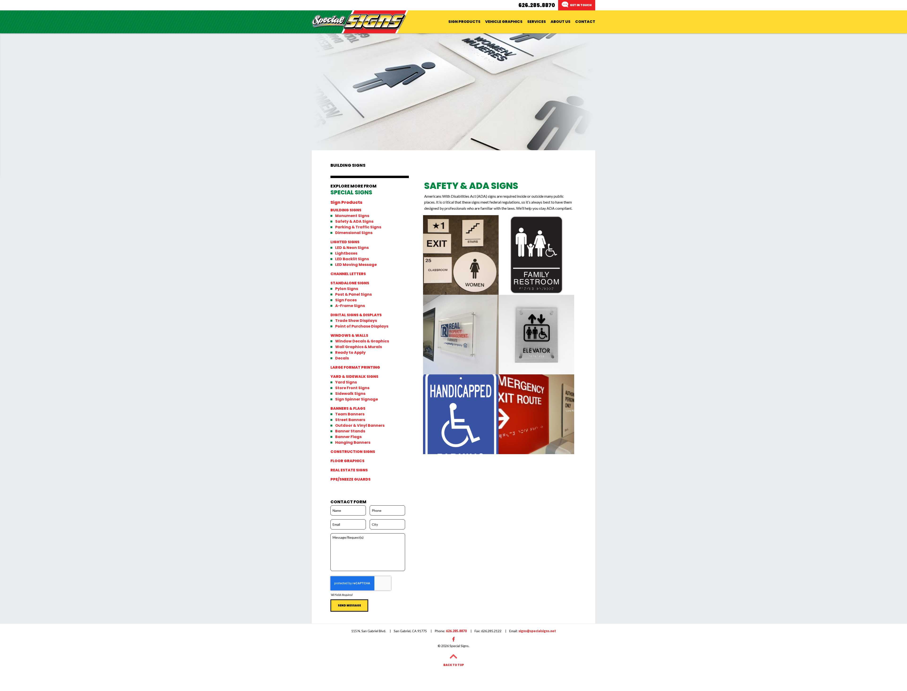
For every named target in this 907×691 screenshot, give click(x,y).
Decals (342, 358)
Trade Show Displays (356, 321)
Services (536, 21)
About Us (560, 21)
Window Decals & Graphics (362, 341)
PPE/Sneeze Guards (350, 479)
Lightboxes (346, 253)
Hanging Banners (352, 442)
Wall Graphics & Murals (358, 347)
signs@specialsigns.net (532, 631)
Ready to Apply (350, 352)
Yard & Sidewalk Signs (354, 377)
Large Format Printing (355, 367)
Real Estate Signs (349, 470)
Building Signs (345, 210)
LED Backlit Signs (352, 259)
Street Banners (350, 420)
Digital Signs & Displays (356, 315)
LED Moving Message (356, 265)
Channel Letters (348, 274)
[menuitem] (464, 21)
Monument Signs (352, 216)
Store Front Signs (352, 388)
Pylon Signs (346, 289)
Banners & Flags (347, 408)
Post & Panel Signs (353, 294)
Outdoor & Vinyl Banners (360, 425)
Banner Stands (350, 431)
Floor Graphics (347, 461)
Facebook (453, 639)
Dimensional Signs (353, 233)
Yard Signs (346, 382)
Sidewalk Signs (350, 394)
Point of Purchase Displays (361, 326)
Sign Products (464, 21)
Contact (585, 21)
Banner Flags (348, 437)
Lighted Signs (344, 242)
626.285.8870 (536, 5)
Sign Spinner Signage (356, 399)
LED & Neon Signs (352, 248)
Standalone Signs (349, 283)
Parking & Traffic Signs (358, 227)
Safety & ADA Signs (354, 221)
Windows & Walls (349, 335)
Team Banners (349, 414)
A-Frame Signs (350, 306)
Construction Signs (352, 452)
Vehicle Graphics (503, 21)
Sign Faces (346, 300)
